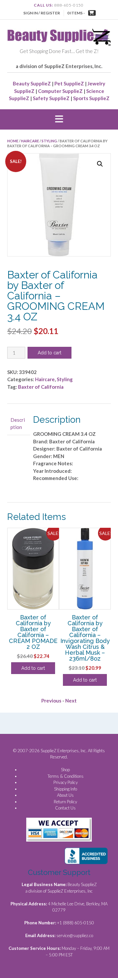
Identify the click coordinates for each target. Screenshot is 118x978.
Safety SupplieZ (51, 98)
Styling (49, 141)
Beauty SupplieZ (32, 83)
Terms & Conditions (66, 776)
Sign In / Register (41, 12)
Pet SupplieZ (69, 83)
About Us (65, 795)
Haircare (30, 141)
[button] (59, 119)
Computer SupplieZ (60, 91)
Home (12, 141)
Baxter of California (41, 387)
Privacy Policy (65, 782)
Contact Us (65, 807)
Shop (65, 769)
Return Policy (65, 801)
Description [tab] (17, 423)
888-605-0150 (69, 5)
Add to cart (49, 352)
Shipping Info (65, 788)
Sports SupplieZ (91, 98)
